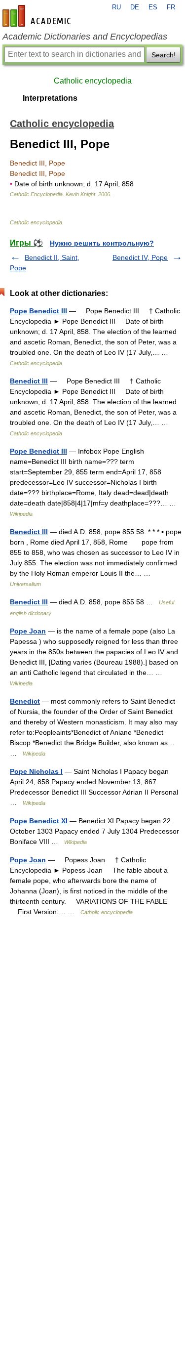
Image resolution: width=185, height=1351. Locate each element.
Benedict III (29, 381)
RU (116, 7)
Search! (163, 55)
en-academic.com (38, 16)
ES (152, 7)
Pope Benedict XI (39, 821)
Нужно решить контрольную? (102, 243)
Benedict (25, 701)
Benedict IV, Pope (140, 257)
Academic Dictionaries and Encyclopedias (84, 37)
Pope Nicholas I (36, 771)
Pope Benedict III (38, 311)
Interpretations (50, 98)
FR (171, 7)
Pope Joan (28, 631)
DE (134, 7)
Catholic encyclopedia (93, 81)
